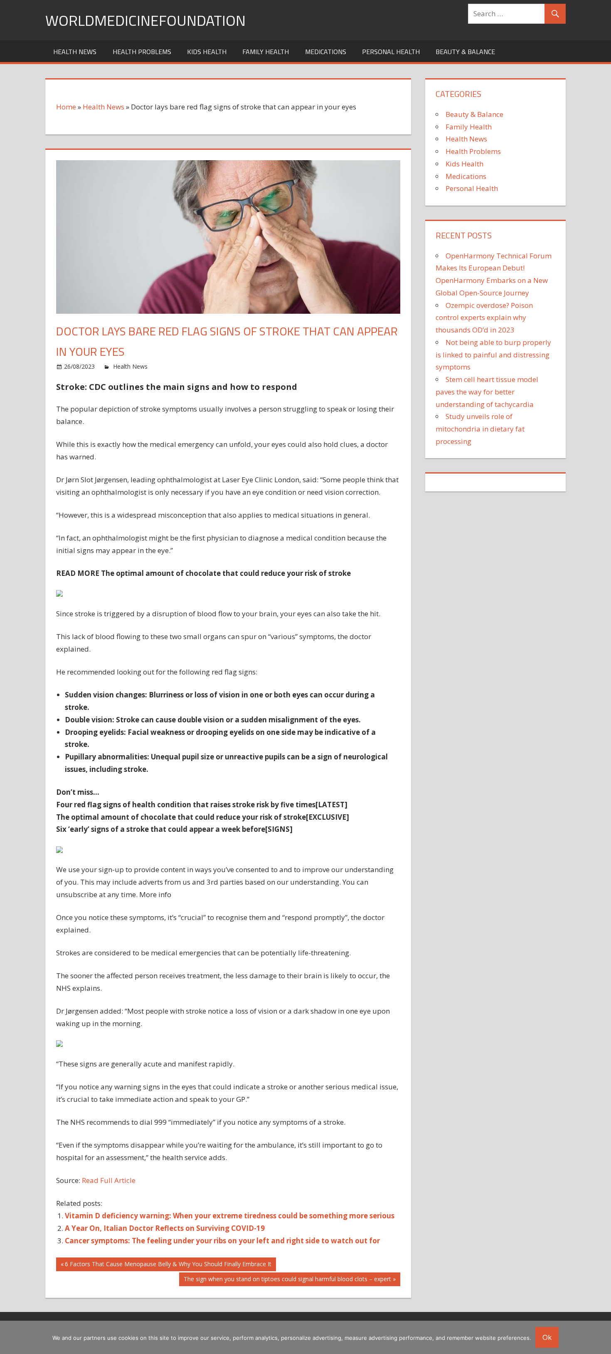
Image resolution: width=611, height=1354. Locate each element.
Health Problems (142, 52)
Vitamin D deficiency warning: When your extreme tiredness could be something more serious (229, 1215)
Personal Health (391, 52)
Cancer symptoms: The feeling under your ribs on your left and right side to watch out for (222, 1240)
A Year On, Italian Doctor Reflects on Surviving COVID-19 (165, 1228)
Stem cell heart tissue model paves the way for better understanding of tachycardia (487, 391)
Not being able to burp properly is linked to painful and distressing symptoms (493, 354)
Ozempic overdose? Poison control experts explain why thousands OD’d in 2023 (484, 317)
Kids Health (207, 52)
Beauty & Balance (465, 52)
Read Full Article (109, 1180)
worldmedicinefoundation (145, 20)
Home (66, 107)
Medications (325, 52)
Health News (74, 52)
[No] (600, 1337)
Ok (547, 1337)
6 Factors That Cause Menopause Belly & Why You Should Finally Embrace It (167, 1265)
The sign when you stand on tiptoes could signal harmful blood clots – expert (287, 1280)
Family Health (265, 52)
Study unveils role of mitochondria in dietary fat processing (480, 429)
